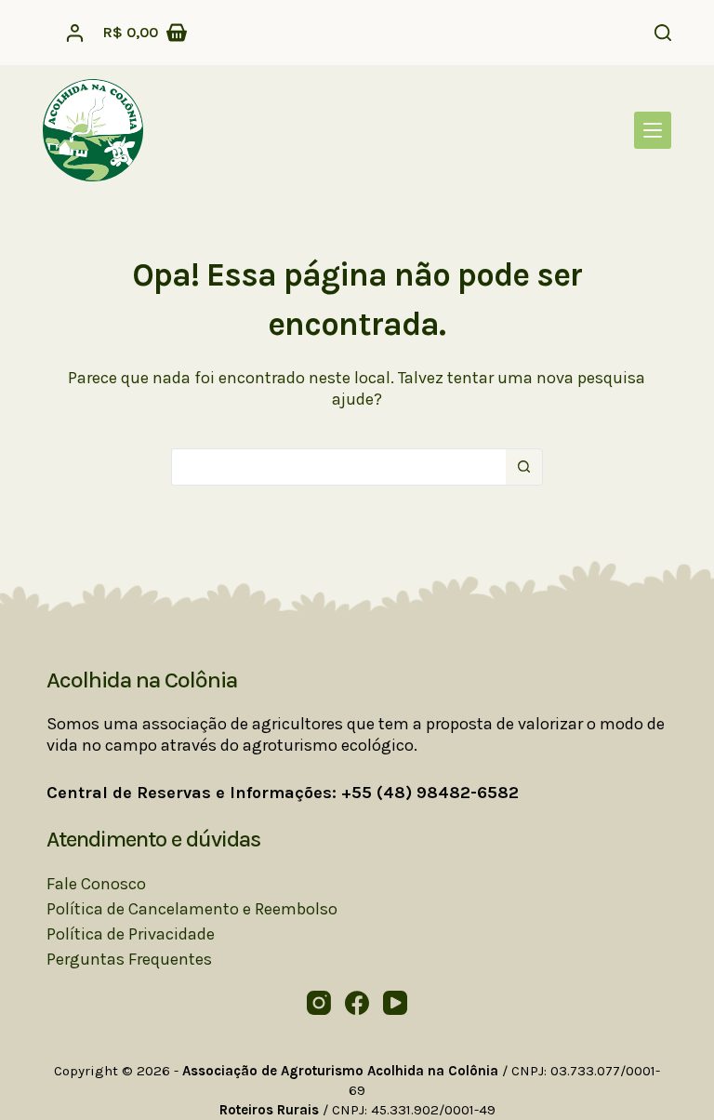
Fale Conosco (96, 883)
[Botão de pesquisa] (524, 467)
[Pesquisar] (662, 32)
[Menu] (652, 130)
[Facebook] (357, 1003)
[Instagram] (319, 1003)
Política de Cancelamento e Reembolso (191, 909)
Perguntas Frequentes (129, 959)
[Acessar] (75, 33)
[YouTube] (395, 1003)
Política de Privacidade (130, 934)
